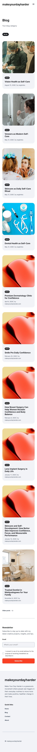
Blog (5, 34)
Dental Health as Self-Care (17, 243)
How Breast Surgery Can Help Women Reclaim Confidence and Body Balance (16, 411)
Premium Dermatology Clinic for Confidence (18, 296)
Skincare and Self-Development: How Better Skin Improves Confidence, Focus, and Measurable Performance (17, 531)
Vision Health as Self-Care (17, 81)
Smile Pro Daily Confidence (18, 352)
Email (4, 639)
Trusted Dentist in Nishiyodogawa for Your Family (16, 592)
